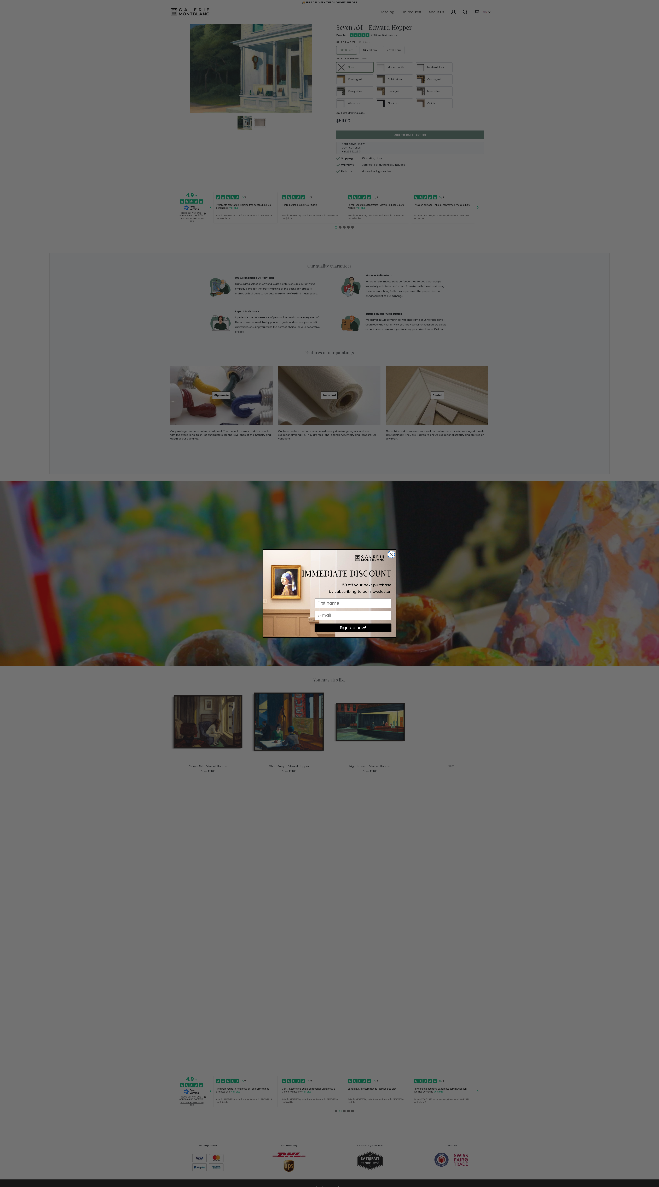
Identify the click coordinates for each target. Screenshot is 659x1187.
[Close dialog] (391, 554)
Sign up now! (353, 628)
